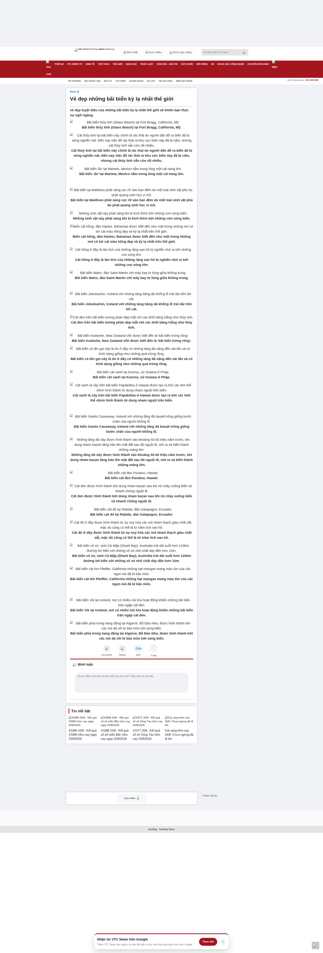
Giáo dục (131, 64)
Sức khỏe (187, 64)
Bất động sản (92, 81)
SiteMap (152, 829)
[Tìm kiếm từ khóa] (245, 52)
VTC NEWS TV (74, 64)
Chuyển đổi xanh (258, 64)
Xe (212, 64)
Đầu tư (108, 81)
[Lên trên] (315, 945)
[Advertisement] (229, 144)
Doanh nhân (136, 81)
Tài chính (120, 81)
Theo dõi (208, 941)
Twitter (122, 655)
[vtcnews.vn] (107, 648)
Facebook (106, 655)
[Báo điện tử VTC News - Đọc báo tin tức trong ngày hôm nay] (95, 54)
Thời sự (59, 64)
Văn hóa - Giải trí (167, 64)
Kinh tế (90, 64)
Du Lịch (151, 81)
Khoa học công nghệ (230, 64)
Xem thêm (130, 798)
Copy (154, 655)
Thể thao (103, 64)
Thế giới (117, 64)
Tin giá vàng (166, 81)
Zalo (138, 655)
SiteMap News (167, 829)
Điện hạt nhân (184, 81)
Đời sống (202, 64)
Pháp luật (146, 64)
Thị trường (74, 81)
